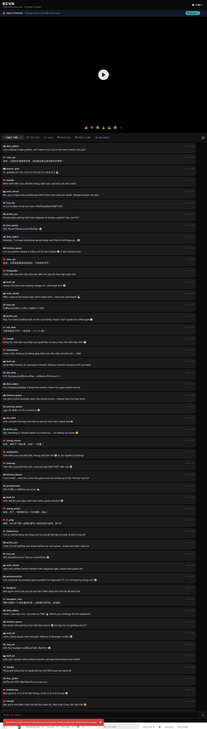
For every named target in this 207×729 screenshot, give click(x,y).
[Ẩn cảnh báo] (100, 722)
